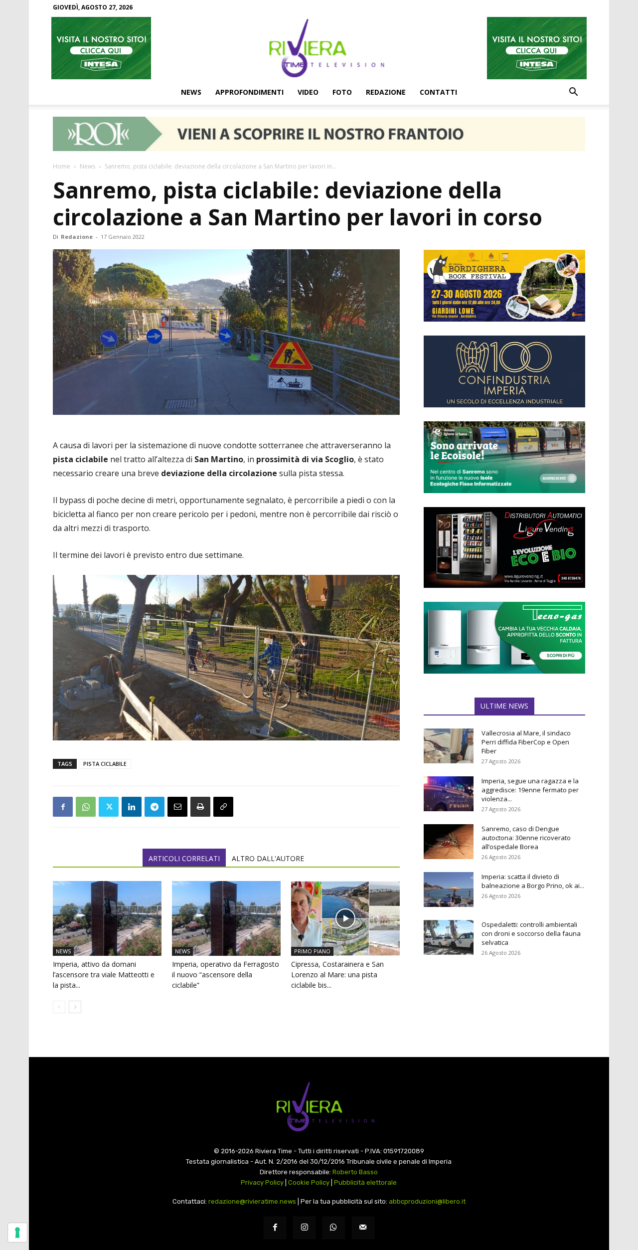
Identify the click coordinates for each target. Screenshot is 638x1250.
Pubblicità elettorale (365, 1182)
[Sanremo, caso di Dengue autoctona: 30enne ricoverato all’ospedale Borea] (449, 841)
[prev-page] (59, 1007)
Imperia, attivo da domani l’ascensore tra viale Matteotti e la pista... (104, 974)
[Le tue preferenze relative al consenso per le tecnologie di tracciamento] (17, 1232)
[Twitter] (109, 807)
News (191, 92)
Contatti (438, 92)
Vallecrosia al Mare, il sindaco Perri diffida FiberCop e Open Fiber (526, 741)
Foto (342, 92)
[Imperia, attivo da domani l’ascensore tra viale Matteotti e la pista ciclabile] (107, 918)
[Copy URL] (223, 807)
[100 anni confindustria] (504, 371)
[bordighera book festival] (504, 286)
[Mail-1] (363, 1228)
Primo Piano (312, 951)
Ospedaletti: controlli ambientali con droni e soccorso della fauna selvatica (531, 933)
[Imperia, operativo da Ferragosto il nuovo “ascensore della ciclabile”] (226, 918)
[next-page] (75, 1007)
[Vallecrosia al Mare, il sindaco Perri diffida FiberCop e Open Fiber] (449, 745)
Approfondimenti (249, 92)
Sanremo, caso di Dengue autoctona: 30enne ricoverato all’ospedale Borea (526, 837)
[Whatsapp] (333, 1228)
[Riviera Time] (319, 48)
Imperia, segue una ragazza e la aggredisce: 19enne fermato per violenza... (530, 789)
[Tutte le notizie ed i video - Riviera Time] (319, 1106)
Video (308, 92)
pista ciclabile (105, 763)
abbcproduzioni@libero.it (427, 1201)
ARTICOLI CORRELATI (184, 858)
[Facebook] (63, 807)
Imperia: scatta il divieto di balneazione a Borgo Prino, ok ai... (532, 881)
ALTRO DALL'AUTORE (268, 858)
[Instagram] (304, 1228)
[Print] (200, 807)
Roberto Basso (355, 1172)
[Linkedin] (132, 807)
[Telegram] (154, 807)
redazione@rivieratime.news (252, 1201)
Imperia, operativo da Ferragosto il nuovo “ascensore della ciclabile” (225, 974)
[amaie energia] (504, 457)
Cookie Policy (308, 1182)
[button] (573, 92)
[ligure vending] (504, 547)
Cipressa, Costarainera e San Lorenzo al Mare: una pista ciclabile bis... (337, 974)
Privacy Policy (262, 1182)
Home (61, 166)
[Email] (177, 807)
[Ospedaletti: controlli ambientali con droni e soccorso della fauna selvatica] (449, 937)
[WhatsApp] (86, 807)
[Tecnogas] (504, 638)
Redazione (386, 92)
